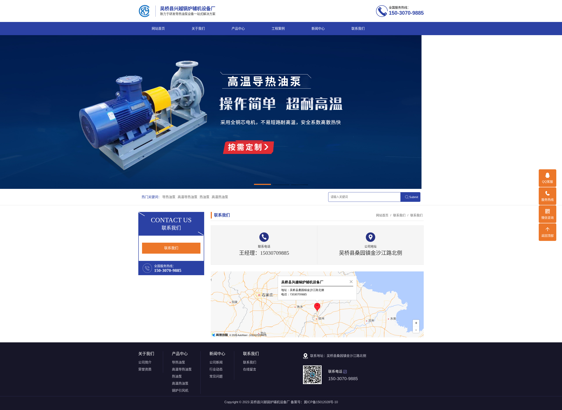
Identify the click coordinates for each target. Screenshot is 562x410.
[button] (262, 185)
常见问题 (216, 376)
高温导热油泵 (187, 197)
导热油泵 (168, 197)
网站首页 (158, 28)
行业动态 (216, 369)
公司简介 (144, 362)
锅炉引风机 (180, 390)
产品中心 (238, 28)
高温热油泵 (220, 197)
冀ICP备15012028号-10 (321, 402)
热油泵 (204, 197)
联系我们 (358, 28)
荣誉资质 (144, 369)
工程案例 (278, 28)
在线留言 (249, 369)
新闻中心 (318, 28)
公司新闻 (216, 362)
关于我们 (198, 28)
